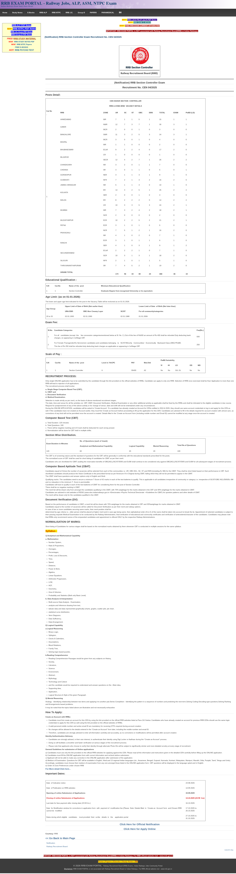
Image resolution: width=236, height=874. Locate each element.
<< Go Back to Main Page (60, 838)
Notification (50, 843)
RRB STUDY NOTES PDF (24, 42)
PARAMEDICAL (108, 13)
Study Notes (17, 13)
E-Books (31, 13)
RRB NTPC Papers (24, 44)
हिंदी (120, 13)
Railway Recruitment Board (57, 846)
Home (4, 13)
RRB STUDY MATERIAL (25, 39)
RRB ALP (43, 13)
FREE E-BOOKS (21, 47)
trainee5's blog (229, 850)
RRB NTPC (56, 13)
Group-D (81, 13)
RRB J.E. (69, 13)
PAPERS (93, 13)
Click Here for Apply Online (140, 829)
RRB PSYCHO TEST (24, 50)
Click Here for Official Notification (140, 824)
